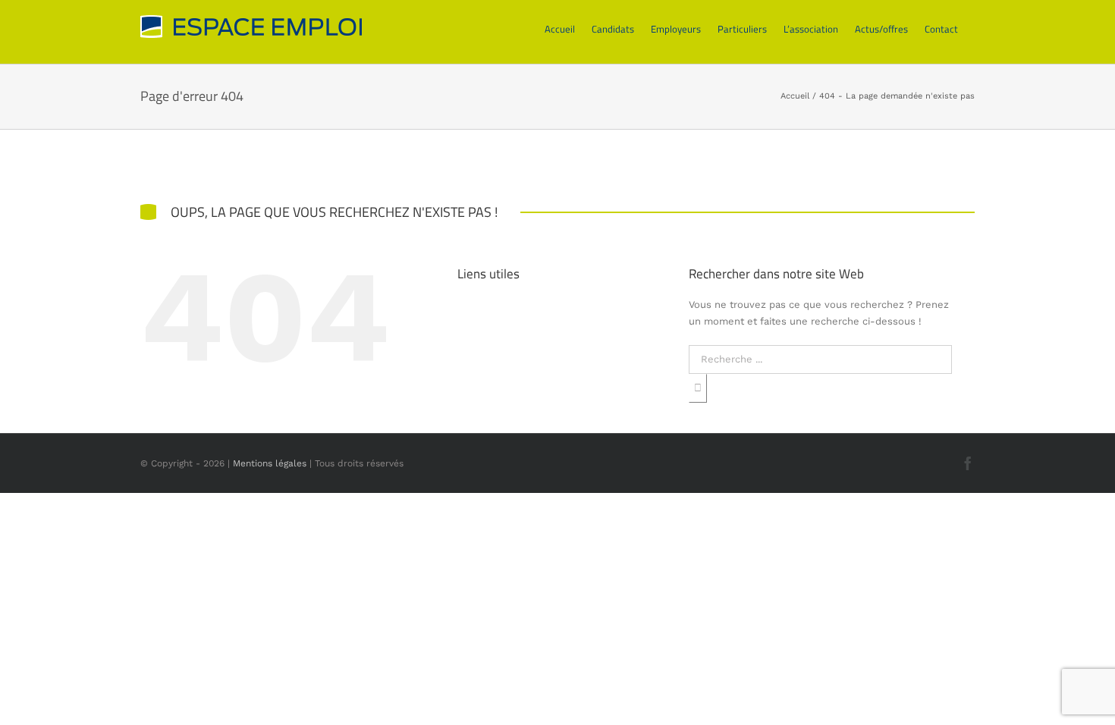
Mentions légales (269, 463)
